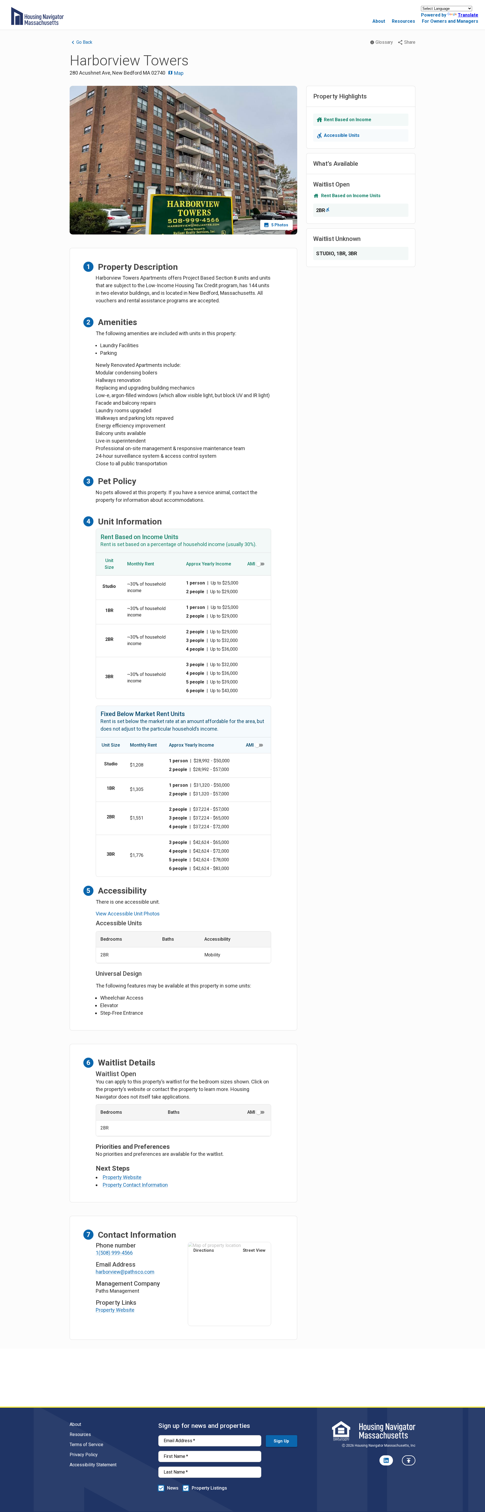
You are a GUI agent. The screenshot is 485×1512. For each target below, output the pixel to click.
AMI (251, 564)
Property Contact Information (135, 1185)
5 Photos (279, 225)
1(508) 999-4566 (114, 1253)
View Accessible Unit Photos (128, 914)
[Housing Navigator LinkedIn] (386, 1460)
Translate (468, 15)
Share (409, 42)
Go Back (84, 42)
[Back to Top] (408, 1460)
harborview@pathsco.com (125, 1272)
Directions (203, 1250)
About (378, 21)
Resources (403, 21)
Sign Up (281, 1441)
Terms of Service (86, 1444)
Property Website (122, 1177)
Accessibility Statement (93, 1464)
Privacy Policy (84, 1454)
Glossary (384, 42)
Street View (254, 1250)
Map (178, 73)
